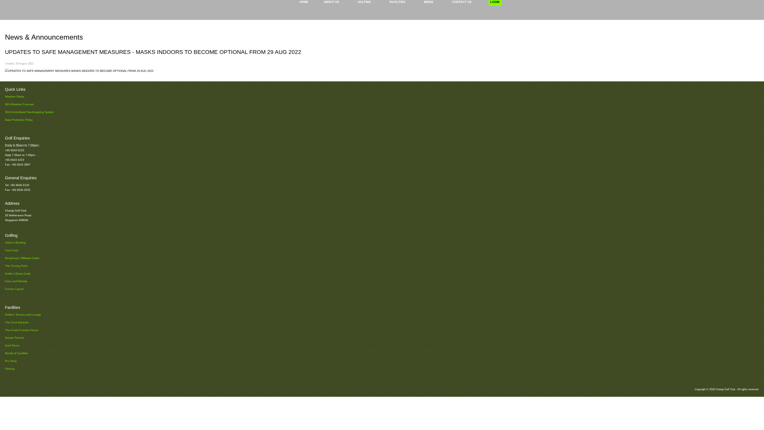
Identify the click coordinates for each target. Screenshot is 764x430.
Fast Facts (11, 250)
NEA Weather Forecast (19, 104)
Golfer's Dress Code (17, 273)
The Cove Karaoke (17, 322)
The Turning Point (16, 265)
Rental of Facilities (16, 353)
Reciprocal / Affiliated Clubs (22, 258)
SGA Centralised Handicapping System (29, 112)
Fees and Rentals (16, 281)
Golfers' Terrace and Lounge (23, 314)
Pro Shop (11, 361)
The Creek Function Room (21, 330)
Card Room (12, 345)
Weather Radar (14, 96)
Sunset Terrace (14, 337)
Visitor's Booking (15, 242)
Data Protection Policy (19, 119)
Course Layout (14, 289)
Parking (10, 368)
